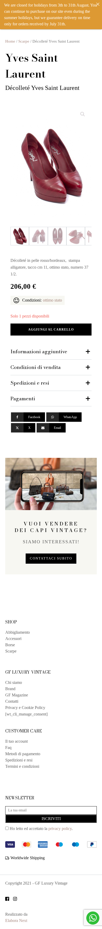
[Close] (98, 4)
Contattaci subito (51, 558)
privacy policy (60, 828)
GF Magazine (16, 695)
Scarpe (23, 41)
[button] (82, 114)
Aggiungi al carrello (51, 329)
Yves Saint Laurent (31, 66)
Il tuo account (16, 741)
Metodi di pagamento (22, 754)
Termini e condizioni (22, 766)
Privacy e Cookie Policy (25, 707)
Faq (8, 747)
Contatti (11, 701)
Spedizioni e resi (18, 760)
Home (10, 41)
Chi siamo (13, 682)
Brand (10, 688)
